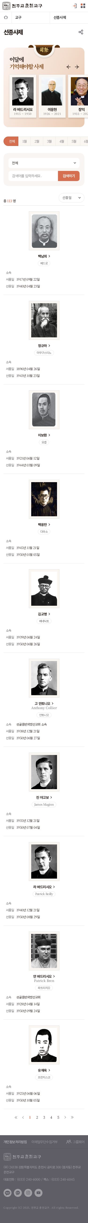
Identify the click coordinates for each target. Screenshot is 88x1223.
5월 (74, 141)
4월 (61, 141)
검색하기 (69, 175)
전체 (12, 141)
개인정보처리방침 (15, 1141)
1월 (24, 141)
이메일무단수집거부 (44, 1141)
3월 (49, 141)
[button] (68, 67)
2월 (36, 141)
